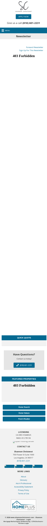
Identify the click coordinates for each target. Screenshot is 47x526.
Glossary (23, 480)
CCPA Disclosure (37, 521)
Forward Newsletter (34, 47)
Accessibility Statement (23, 487)
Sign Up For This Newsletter (31, 50)
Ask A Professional (23, 483)
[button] (23, 16)
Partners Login (23, 523)
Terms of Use (23, 493)
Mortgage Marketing (10, 521)
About (23, 476)
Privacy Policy (23, 490)
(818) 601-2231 (23, 461)
